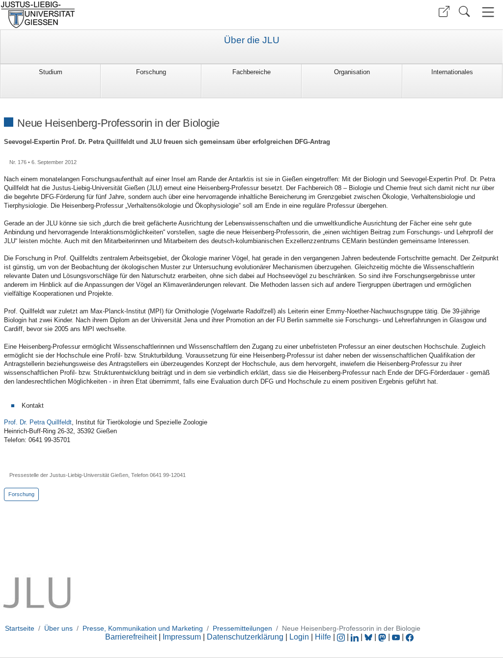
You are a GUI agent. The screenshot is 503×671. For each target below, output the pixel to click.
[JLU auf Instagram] (342, 637)
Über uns (58, 628)
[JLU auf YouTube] (396, 637)
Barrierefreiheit (131, 637)
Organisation (352, 72)
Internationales (452, 72)
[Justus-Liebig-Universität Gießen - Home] (124, 14)
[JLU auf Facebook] (410, 637)
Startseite (19, 628)
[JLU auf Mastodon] (383, 637)
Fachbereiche (251, 72)
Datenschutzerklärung (245, 637)
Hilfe (323, 637)
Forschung (151, 72)
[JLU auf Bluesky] (369, 637)
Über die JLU (251, 40)
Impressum (182, 637)
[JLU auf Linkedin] (356, 637)
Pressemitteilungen (242, 628)
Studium (50, 72)
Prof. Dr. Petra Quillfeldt (38, 422)
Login (300, 637)
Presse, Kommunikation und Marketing (143, 628)
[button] (444, 11)
